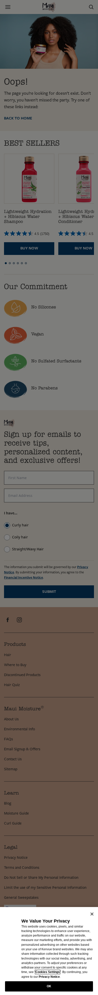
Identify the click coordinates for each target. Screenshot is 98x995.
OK (49, 986)
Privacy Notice (49, 977)
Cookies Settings (47, 972)
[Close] (91, 914)
